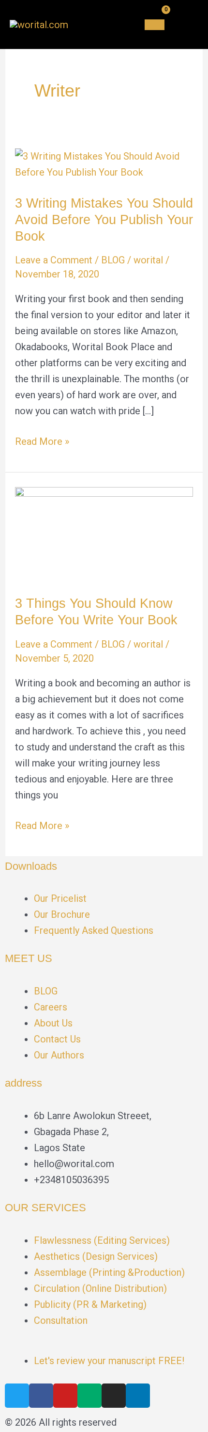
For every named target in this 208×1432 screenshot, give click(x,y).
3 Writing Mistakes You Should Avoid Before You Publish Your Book (104, 219)
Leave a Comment (53, 260)
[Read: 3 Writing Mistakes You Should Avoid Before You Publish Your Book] (104, 163)
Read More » (42, 440)
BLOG (113, 260)
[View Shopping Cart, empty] (154, 24)
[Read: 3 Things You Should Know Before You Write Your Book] (104, 533)
